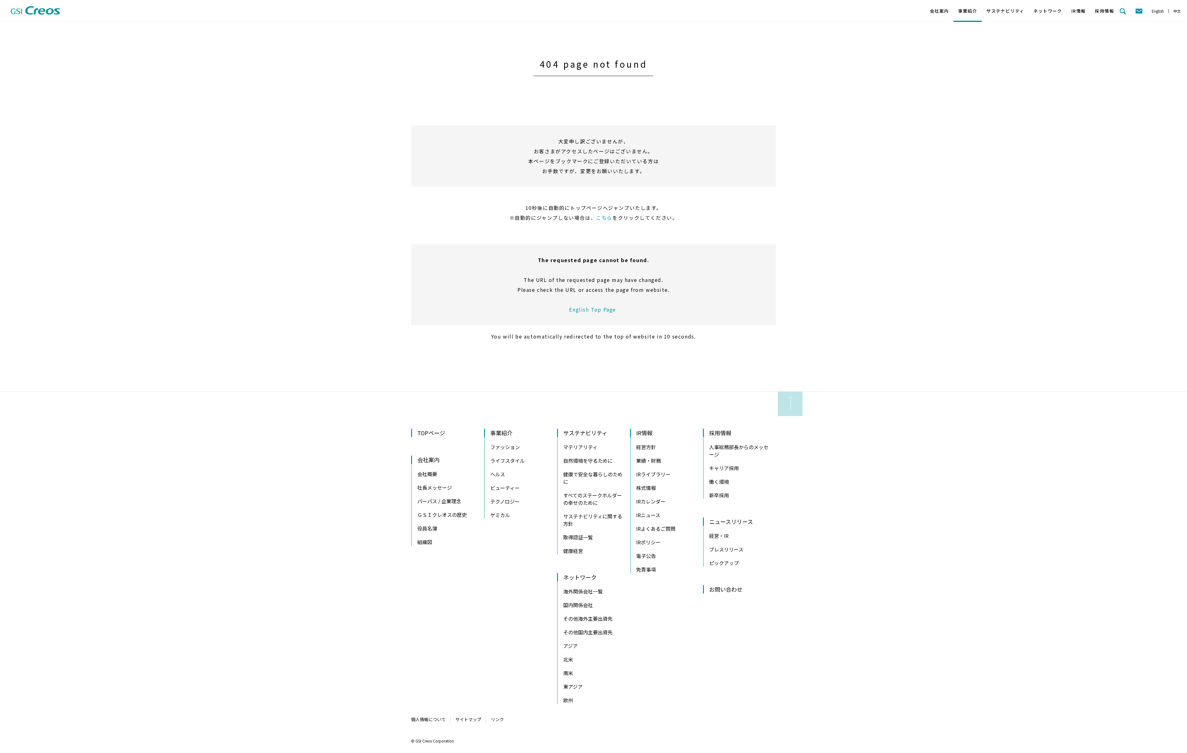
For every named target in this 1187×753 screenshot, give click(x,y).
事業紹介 (967, 11)
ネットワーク (1047, 11)
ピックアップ (724, 563)
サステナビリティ (1005, 11)
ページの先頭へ (790, 404)
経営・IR (719, 535)
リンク (497, 719)
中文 (1177, 11)
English (1158, 11)
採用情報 (1104, 11)
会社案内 (939, 11)
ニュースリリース (731, 521)
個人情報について (428, 719)
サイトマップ (468, 719)
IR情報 (1078, 11)
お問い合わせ (725, 589)
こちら (604, 217)
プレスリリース (726, 549)
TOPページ (431, 433)
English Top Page (593, 309)
